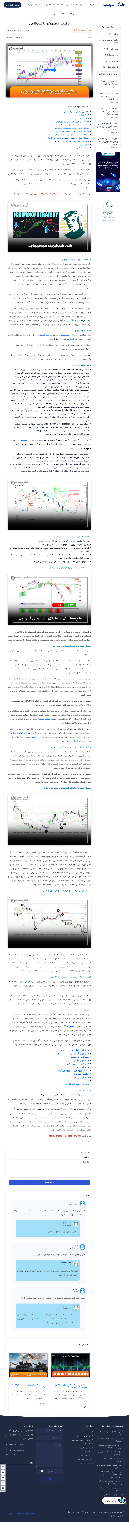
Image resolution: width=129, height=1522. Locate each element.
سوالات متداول (83, 147)
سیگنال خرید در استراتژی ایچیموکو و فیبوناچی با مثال (68, 134)
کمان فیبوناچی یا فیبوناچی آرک (73, 1070)
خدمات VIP (59, 4)
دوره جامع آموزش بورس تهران (81, 1439)
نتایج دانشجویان (35, 4)
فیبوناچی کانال (81, 1060)
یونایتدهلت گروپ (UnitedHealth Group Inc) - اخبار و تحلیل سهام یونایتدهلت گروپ (111, 1475)
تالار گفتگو (87, 1443)
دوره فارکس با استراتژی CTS (82, 1435)
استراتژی (72, 1026)
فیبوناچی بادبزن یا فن (78, 1064)
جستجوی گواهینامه (84, 1459)
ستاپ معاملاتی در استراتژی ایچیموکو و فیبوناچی (70, 124)
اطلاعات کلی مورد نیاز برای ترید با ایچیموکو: (72, 121)
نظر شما (87, 1157)
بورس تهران (110, 49)
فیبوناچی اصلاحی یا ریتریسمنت (73, 1050)
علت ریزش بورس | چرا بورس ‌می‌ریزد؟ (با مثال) (109, 1440)
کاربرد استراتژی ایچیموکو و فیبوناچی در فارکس (71, 141)
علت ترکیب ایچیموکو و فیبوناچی (76, 111)
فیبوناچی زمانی (81, 1067)
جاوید (75, 1245)
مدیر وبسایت (66, 1222)
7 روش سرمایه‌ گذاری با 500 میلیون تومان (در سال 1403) (110, 1446)
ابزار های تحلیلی (86, 1447)
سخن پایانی (84, 144)
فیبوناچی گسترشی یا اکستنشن (73, 1053)
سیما (76, 1201)
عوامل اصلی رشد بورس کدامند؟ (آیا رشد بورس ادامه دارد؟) (110, 1482)
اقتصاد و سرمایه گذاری (108, 41)
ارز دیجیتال (111, 55)
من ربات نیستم (51, 1471)
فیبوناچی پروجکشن (79, 1057)
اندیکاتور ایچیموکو (82, 114)
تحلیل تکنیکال (78, 741)
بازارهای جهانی (110, 67)
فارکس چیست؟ (86, 1463)
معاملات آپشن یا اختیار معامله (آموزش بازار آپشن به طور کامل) (107, 126)
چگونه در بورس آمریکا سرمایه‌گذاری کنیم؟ (109, 83)
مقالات (62, 14)
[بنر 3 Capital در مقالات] (108, 172)
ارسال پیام (49, 1182)
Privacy (9, 1514)
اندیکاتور (70, 339)
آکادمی (48, 4)
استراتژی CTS (77, 320)
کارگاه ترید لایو (17, 733)
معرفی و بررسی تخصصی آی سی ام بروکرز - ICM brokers (108, 141)
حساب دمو (32, 1003)
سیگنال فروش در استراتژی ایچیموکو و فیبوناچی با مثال (68, 138)
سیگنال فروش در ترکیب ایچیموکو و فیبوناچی (71, 131)
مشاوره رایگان (93, 4)
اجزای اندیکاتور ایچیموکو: (79, 118)
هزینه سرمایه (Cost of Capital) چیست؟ (111, 1489)
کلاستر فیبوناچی (81, 1074)
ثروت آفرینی (111, 61)
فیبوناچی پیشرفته (80, 1077)
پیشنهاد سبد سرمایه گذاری (75, 4)
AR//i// (75, 1289)
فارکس (112, 33)
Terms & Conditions (25, 1514)
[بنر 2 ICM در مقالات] (108, 209)
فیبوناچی (45, 335)
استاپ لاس (45, 719)
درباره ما (52, 14)
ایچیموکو (65, 335)
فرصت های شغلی (85, 1455)
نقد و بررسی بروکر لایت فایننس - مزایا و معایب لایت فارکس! (108, 96)
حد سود (35, 737)
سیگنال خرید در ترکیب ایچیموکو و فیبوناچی (72, 128)
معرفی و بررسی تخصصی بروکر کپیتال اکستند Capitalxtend (108, 111)
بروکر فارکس (72, 14)
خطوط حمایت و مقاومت (29, 440)
